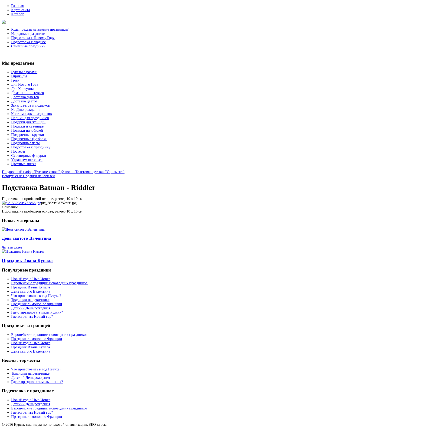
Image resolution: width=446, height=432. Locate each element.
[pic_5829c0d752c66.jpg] (21, 203)
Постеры (18, 151)
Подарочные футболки (29, 139)
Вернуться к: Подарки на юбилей (28, 176)
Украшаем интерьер (27, 160)
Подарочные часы (25, 143)
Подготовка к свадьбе (28, 42)
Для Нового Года (24, 84)
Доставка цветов (24, 101)
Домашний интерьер (27, 93)
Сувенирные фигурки (28, 155)
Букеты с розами (24, 72)
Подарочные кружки (27, 135)
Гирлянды (19, 76)
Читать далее (12, 247)
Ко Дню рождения (25, 109)
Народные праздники (28, 34)
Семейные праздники (28, 46)
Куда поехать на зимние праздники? (40, 29)
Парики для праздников (30, 118)
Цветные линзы (23, 164)
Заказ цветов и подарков (30, 105)
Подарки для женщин (28, 122)
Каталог (17, 14)
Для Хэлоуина (22, 89)
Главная (17, 6)
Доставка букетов (25, 97)
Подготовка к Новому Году (33, 38)
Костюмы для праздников (31, 114)
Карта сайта (20, 10)
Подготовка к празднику (30, 147)
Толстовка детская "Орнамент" (100, 172)
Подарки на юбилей (27, 130)
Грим (15, 80)
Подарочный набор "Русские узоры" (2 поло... (38, 172)
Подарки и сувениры (28, 126)
